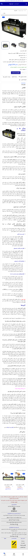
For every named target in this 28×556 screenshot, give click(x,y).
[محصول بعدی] (3, 13)
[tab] (23, 84)
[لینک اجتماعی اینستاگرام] (20, 80)
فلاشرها (15, 10)
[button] (16, 474)
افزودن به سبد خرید (15, 72)
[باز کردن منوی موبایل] (26, 4)
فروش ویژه (5, 76)
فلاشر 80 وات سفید (8, 485)
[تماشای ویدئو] (24, 35)
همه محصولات (20, 10)
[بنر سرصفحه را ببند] (1, 1)
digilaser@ (14, 511)
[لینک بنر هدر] (16, 1)
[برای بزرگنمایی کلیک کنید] (24, 38)
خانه (25, 10)
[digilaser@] (14, 508)
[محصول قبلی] (5, 13)
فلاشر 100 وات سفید (20, 485)
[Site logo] (14, 4)
